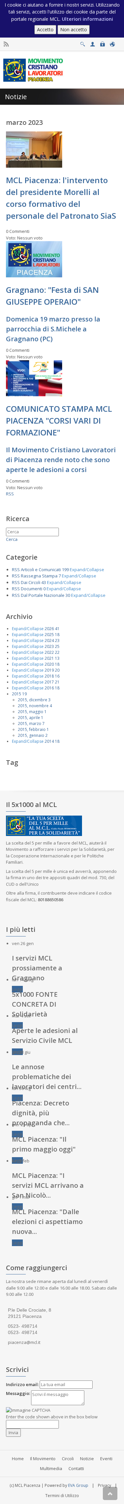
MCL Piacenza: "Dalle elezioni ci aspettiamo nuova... (47, 1221)
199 (65, 569)
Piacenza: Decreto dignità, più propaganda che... (41, 1113)
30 (67, 595)
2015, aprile (29, 717)
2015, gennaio (31, 735)
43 (43, 582)
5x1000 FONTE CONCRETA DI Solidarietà (35, 1004)
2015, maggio (30, 711)
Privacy (104, 1485)
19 (24, 694)
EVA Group (78, 1485)
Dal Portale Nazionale (42, 595)
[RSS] (6, 44)
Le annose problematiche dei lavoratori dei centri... (47, 1076)
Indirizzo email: (22, 1384)
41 (57, 628)
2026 (49, 628)
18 (57, 634)
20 (57, 670)
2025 (49, 634)
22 (57, 652)
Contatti (76, 1468)
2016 (49, 688)
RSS (10, 494)
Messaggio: (18, 1393)
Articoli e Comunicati (41, 569)
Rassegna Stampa (39, 576)
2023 (49, 646)
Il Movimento (43, 1459)
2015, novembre (33, 706)
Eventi (106, 1459)
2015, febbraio (32, 729)
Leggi (17, 989)
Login (102, 42)
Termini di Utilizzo (62, 1495)
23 (57, 640)
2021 (49, 658)
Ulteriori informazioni (87, 19)
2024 (49, 640)
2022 (49, 652)
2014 (49, 741)
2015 (16, 694)
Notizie (87, 1459)
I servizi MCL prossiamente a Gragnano (37, 968)
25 (57, 646)
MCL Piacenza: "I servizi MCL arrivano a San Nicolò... (48, 1185)
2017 (49, 682)
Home (18, 1459)
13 (57, 658)
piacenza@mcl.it (24, 1342)
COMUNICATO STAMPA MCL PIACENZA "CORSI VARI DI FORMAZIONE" (59, 420)
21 (57, 682)
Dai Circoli (30, 582)
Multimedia (51, 1468)
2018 (49, 676)
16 (57, 676)
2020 (49, 664)
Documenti (31, 589)
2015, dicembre (32, 700)
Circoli (68, 1459)
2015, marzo (29, 723)
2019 (49, 670)
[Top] (110, 1493)
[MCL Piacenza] (33, 69)
